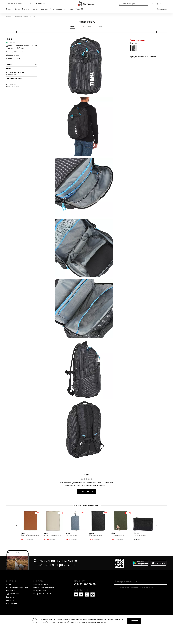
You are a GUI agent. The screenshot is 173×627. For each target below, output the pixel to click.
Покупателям (162, 9)
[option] (83, 67)
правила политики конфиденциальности (139, 587)
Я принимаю (135, 587)
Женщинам (10, 3)
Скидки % (79, 9)
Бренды (70, 9)
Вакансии (10, 600)
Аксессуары (61, 9)
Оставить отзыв (86, 491)
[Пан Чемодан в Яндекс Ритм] (92, 594)
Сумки (17, 9)
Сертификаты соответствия (17, 587)
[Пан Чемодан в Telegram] (76, 594)
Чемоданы (25, 9)
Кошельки (44, 9)
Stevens (95, 534)
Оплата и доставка (40, 584)
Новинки (9, 9)
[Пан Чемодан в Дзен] (87, 594)
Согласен (134, 621)
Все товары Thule (11, 84)
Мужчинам (20, 3)
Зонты (52, 9)
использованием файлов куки (96, 622)
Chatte (30, 534)
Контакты (10, 597)
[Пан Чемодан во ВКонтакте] (81, 594)
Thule (33, 16)
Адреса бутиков (12, 594)
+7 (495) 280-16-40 (85, 584)
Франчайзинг (11, 590)
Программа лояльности (42, 594)
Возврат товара (39, 590)
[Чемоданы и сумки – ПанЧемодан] (86, 3)
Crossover (17, 58)
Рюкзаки (35, 9)
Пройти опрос (11, 603)
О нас (8, 584)
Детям (28, 3)
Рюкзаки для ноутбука (21, 16)
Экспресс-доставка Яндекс (44, 587)
